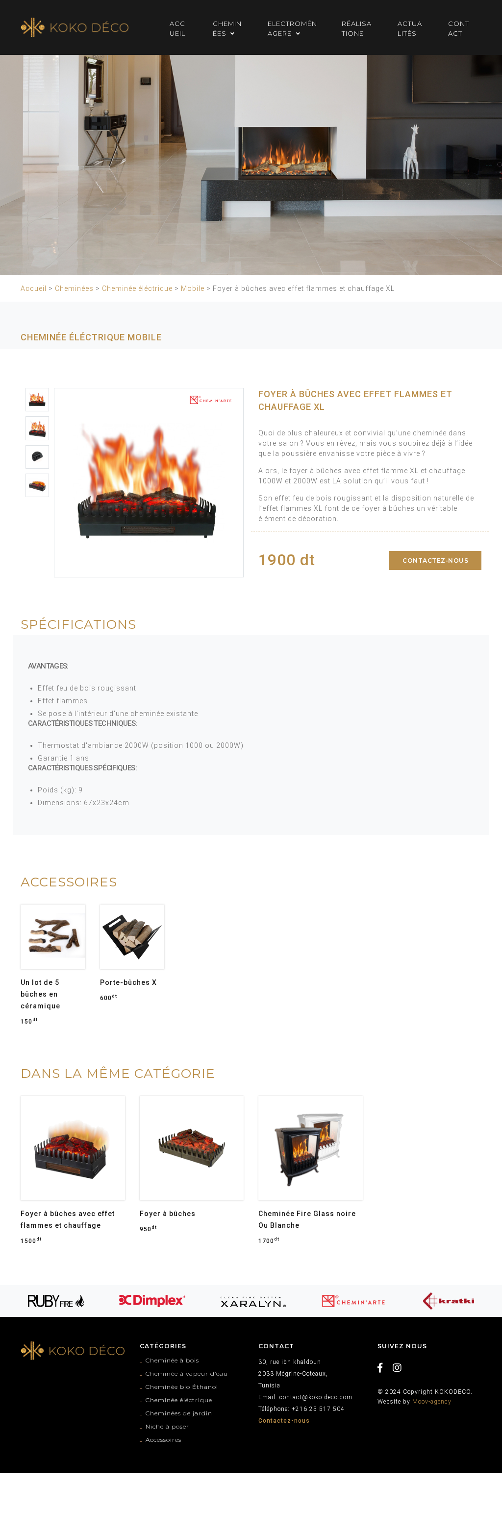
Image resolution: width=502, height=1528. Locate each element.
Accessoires (163, 1439)
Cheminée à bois (172, 1360)
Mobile (192, 288)
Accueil (34, 288)
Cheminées (74, 288)
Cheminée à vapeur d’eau (187, 1373)
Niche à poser (167, 1426)
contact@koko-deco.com (315, 1397)
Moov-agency (432, 1401)
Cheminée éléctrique (137, 288)
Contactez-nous (435, 560)
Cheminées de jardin (179, 1413)
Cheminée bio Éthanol (182, 1386)
